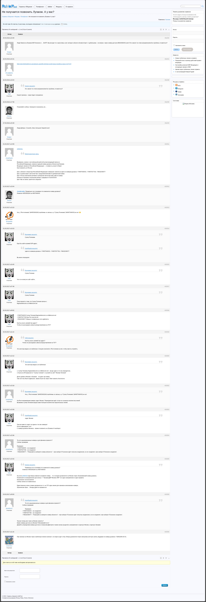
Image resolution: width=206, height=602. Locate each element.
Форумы (59, 7)
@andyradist (21, 191)
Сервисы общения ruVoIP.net (14, 596)
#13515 (167, 264)
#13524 (167, 435)
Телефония (40, 7)
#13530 (167, 532)
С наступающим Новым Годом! (184, 72)
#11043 (167, 123)
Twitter (179, 92)
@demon (19, 149)
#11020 (167, 38)
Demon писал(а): (30, 465)
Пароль (175, 37)
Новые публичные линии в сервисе (186, 58)
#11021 (167, 59)
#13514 (167, 228)
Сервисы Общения (25, 7)
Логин (175, 29)
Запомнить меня (10, 581)
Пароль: (6, 576)
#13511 (167, 144)
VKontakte (180, 95)
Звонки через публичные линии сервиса (187, 69)
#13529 (167, 494)
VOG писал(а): (29, 338)
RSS (178, 85)
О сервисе (69, 7)
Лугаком (167, 19)
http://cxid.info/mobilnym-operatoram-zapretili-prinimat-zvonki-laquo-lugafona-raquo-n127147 (44, 64)
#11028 (167, 80)
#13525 (167, 459)
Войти (165, 585)
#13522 (167, 385)
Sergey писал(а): (30, 86)
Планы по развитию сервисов (182, 21)
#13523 (167, 409)
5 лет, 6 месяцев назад (48, 24)
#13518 (167, 310)
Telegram (180, 89)
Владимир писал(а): (31, 234)
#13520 (167, 356)
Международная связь (32, 154)
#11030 (167, 102)
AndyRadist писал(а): (31, 248)
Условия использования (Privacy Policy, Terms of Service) (17, 598)
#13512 (167, 186)
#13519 (167, 332)
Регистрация (187, 49)
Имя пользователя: (9, 570)
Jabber (50, 7)
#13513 (167, 207)
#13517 (167, 286)
